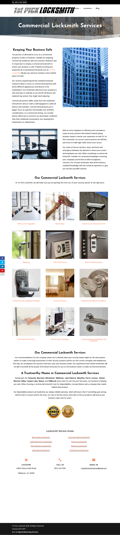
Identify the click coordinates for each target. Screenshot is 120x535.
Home (58, 8)
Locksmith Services (71, 8)
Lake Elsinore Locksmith (41, 441)
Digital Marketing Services (28, 532)
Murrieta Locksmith (41, 437)
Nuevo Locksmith (79, 446)
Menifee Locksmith (41, 450)
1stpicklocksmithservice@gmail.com (94, 468)
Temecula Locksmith (78, 450)
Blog (97, 8)
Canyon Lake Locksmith (79, 437)
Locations (87, 8)
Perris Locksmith (79, 441)
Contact (59, 13)
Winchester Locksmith (41, 446)
